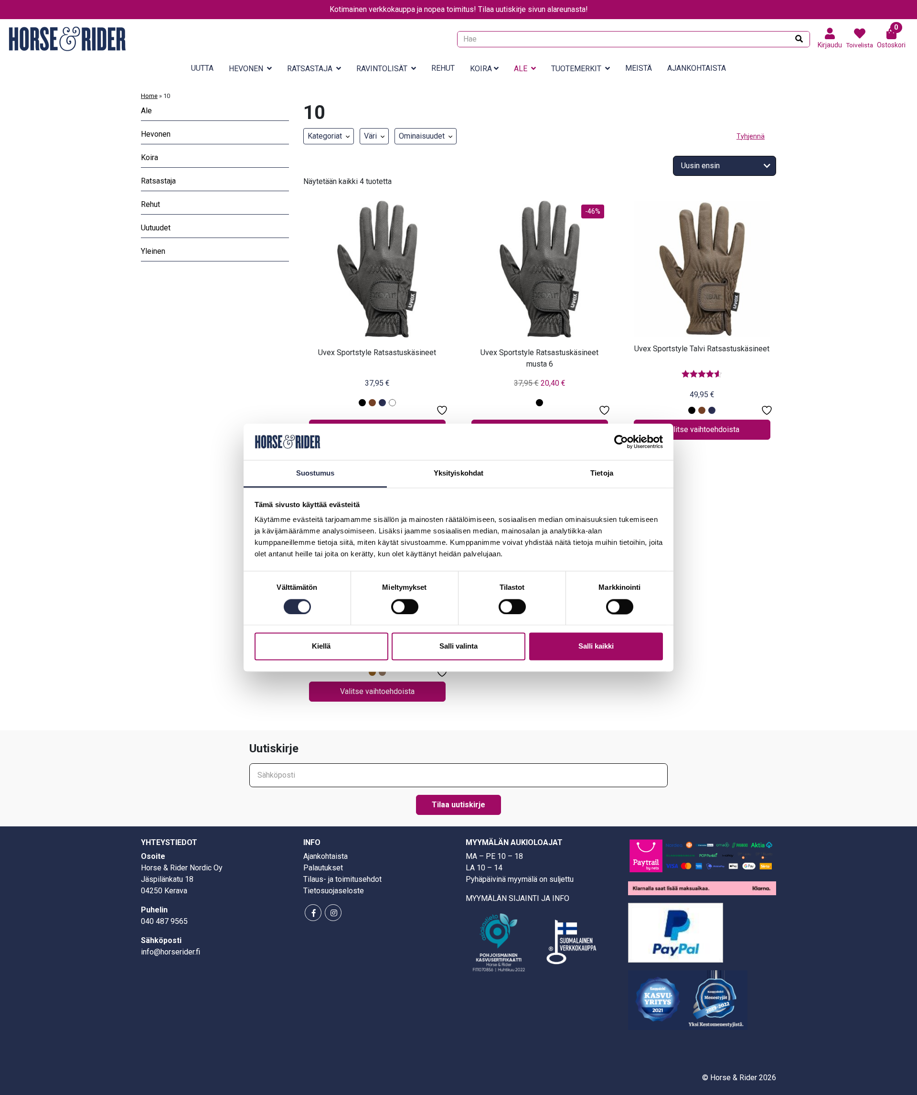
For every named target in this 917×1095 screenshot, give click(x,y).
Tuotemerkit (576, 68)
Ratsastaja (309, 68)
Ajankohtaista (696, 68)
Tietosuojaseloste (333, 890)
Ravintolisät (381, 68)
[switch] (404, 606)
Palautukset (323, 867)
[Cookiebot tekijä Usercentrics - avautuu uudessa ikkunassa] (621, 441)
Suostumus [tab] (315, 473)
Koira (481, 68)
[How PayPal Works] (675, 931)
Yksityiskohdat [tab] (458, 473)
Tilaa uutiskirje (458, 804)
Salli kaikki (596, 646)
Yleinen (153, 251)
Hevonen (246, 68)
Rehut (443, 68)
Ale (520, 68)
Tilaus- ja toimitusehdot (342, 879)
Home (149, 95)
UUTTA (202, 68)
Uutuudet (156, 227)
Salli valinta (458, 646)
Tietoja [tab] (601, 473)
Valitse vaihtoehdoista (702, 429)
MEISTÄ (638, 68)
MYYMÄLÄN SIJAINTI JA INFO (517, 898)
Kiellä (321, 646)
